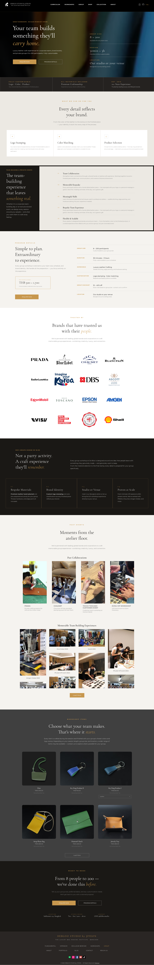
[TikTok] (84, 957)
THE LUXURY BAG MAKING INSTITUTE (20, 5)
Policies (97, 963)
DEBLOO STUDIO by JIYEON (20, 4)
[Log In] (143, 4)
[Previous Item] (24, 582)
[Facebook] (77, 957)
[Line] (69, 957)
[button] (140, 4)
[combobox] (115, 796)
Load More (77, 695)
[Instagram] (73, 957)
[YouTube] (80, 957)
